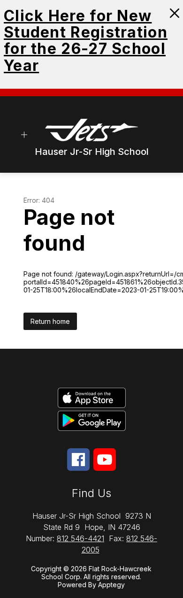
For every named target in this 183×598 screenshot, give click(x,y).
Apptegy (111, 585)
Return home (50, 321)
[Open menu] (24, 134)
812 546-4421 (80, 538)
